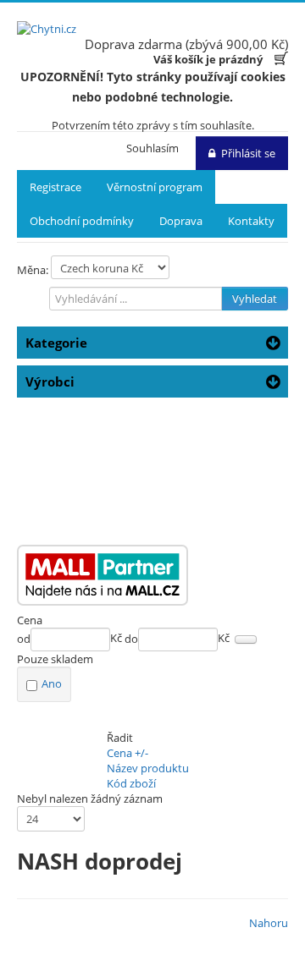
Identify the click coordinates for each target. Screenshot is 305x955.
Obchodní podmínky (82, 220)
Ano (52, 683)
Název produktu (148, 768)
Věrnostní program (154, 187)
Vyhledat (254, 298)
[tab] (152, 620)
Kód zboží (131, 783)
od (23, 638)
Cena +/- (127, 752)
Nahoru (268, 922)
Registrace (55, 187)
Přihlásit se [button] (248, 153)
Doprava (180, 220)
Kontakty (251, 220)
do (131, 638)
